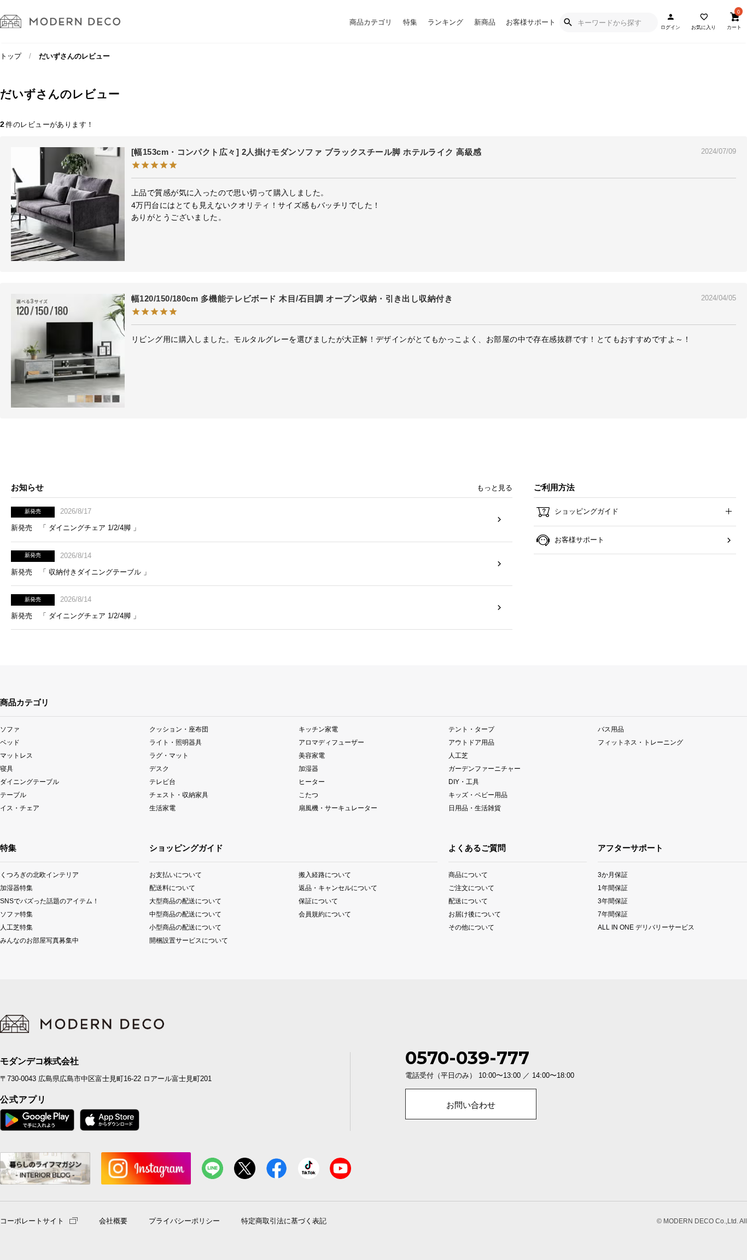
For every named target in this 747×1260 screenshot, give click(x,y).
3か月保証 (613, 875)
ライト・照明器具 (175, 742)
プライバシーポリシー (184, 1221)
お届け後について (462, 914)
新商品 (484, 22)
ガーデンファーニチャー (484, 768)
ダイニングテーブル (29, 782)
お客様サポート (531, 22)
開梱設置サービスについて (179, 940)
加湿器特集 (14, 888)
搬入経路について (325, 875)
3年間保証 (613, 901)
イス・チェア (19, 808)
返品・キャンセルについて (328, 888)
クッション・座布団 (178, 728)
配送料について (172, 888)
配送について (462, 901)
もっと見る (494, 488)
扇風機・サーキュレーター (338, 808)
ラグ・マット (169, 755)
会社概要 (113, 1221)
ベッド (10, 742)
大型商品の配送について (179, 901)
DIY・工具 (463, 782)
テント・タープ (471, 728)
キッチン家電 (318, 728)
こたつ (308, 795)
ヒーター (312, 782)
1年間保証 (613, 888)
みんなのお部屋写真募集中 (14, 940)
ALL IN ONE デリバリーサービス (613, 927)
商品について (462, 875)
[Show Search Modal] (567, 22)
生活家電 (162, 808)
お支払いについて (175, 875)
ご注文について (462, 888)
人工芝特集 (14, 927)
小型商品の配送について (179, 927)
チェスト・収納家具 (178, 795)
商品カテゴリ (370, 22)
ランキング (445, 22)
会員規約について (325, 914)
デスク (159, 768)
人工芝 (458, 755)
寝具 (6, 768)
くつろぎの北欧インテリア (14, 875)
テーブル (13, 795)
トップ (10, 56)
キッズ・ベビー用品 (477, 795)
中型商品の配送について (179, 914)
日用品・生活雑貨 (474, 808)
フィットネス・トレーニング (640, 742)
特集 (410, 22)
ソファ (10, 728)
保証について (318, 901)
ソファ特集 (14, 914)
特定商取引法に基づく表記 (283, 1221)
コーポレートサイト (32, 1220)
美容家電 (312, 755)
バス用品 (611, 728)
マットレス (16, 755)
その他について (462, 927)
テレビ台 (162, 782)
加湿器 (308, 768)
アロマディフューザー (331, 742)
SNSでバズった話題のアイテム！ (14, 901)
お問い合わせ (470, 1105)
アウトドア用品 (471, 742)
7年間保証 (613, 914)
